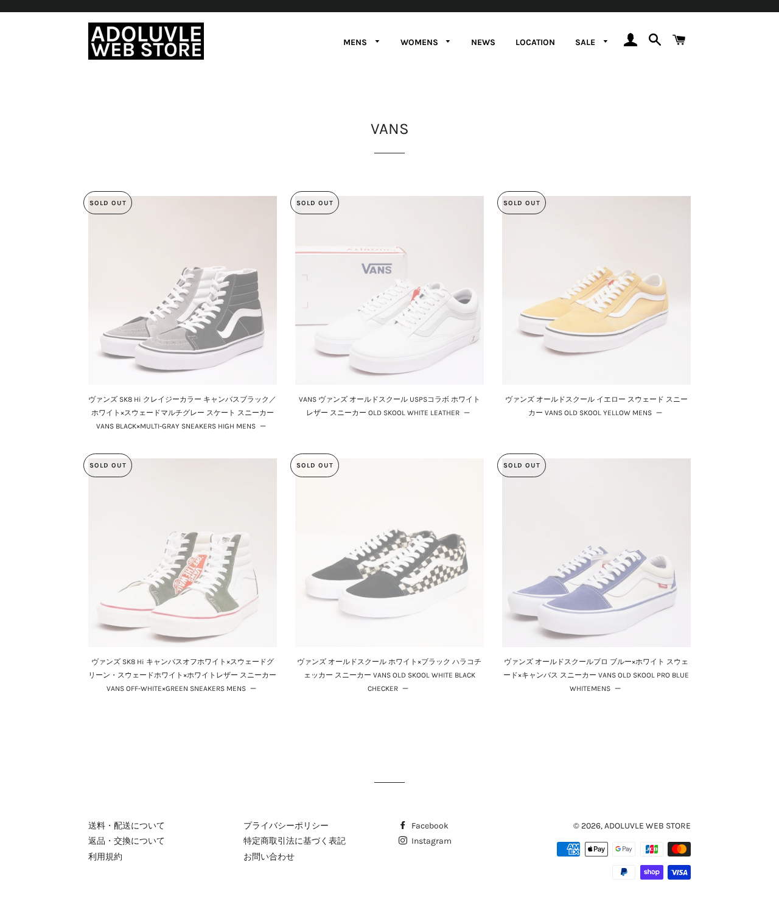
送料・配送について (126, 826)
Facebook (429, 826)
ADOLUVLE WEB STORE (647, 826)
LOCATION (535, 42)
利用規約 (105, 857)
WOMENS (420, 42)
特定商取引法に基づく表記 (294, 841)
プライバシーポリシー (286, 826)
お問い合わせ (269, 857)
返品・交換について (126, 841)
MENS (356, 42)
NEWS (483, 42)
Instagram (431, 841)
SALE (586, 42)
